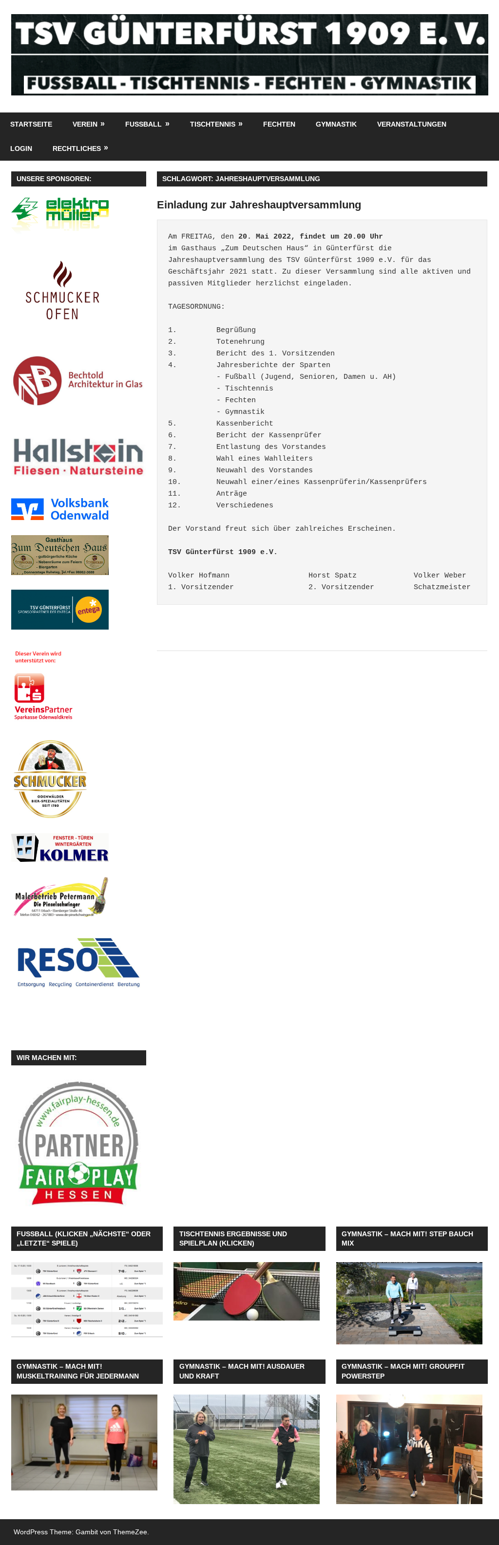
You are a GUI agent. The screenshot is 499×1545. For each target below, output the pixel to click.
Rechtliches (77, 148)
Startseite (31, 124)
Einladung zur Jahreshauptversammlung (259, 205)
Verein (85, 124)
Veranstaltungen (411, 124)
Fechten (279, 124)
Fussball (143, 124)
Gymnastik (336, 124)
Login (21, 148)
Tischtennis (212, 124)
